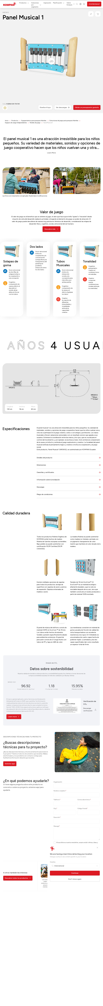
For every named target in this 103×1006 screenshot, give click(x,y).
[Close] (97, 847)
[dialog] (51, 503)
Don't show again (74, 879)
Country (52, 862)
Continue (74, 873)
